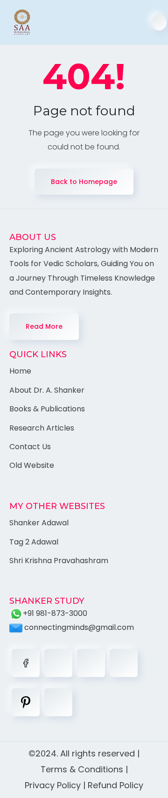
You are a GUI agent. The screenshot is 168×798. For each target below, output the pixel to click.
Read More (44, 326)
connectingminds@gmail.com (78, 627)
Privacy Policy (53, 785)
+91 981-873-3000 (55, 613)
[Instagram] (124, 663)
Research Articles (41, 428)
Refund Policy (115, 785)
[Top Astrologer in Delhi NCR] (17, 22)
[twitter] (58, 663)
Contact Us (30, 446)
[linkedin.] (91, 663)
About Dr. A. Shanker (46, 390)
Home (20, 371)
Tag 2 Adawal (33, 542)
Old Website (31, 465)
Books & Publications (47, 408)
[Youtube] (58, 702)
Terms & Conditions (82, 769)
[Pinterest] (26, 702)
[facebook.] (26, 663)
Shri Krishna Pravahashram (58, 560)
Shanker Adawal (39, 522)
